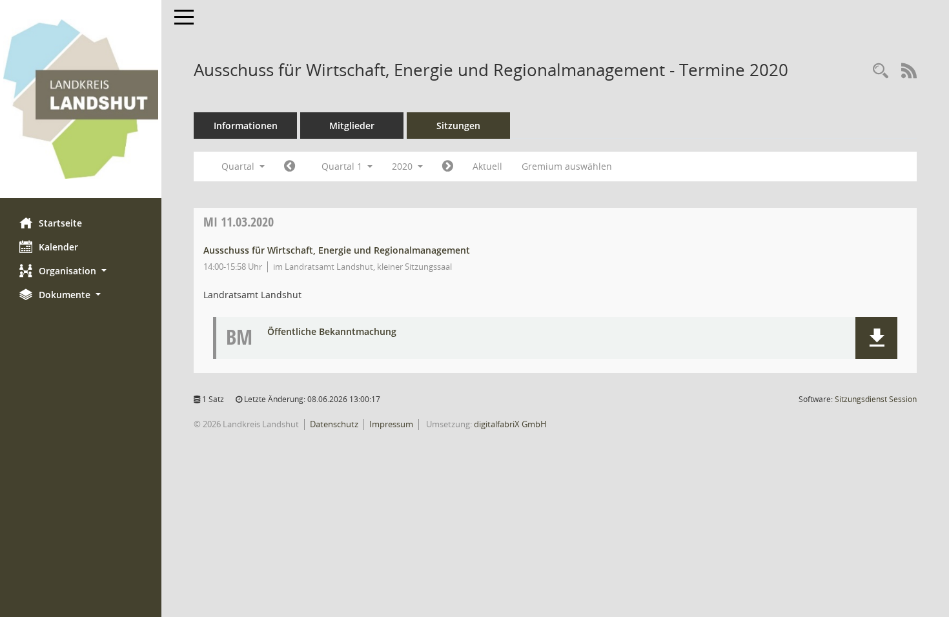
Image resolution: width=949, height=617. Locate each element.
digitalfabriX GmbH (510, 424)
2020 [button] (403, 166)
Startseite (60, 223)
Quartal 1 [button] (343, 166)
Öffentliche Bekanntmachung (331, 332)
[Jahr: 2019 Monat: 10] (289, 166)
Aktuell (487, 166)
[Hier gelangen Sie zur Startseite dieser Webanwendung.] (80, 99)
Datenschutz (334, 424)
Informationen (246, 125)
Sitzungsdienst (876, 399)
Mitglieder (351, 125)
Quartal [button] (239, 166)
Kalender (58, 247)
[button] (80, 271)
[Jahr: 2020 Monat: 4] (448, 166)
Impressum (391, 424)
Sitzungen (458, 125)
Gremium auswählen (567, 166)
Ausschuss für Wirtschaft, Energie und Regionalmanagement (336, 250)
